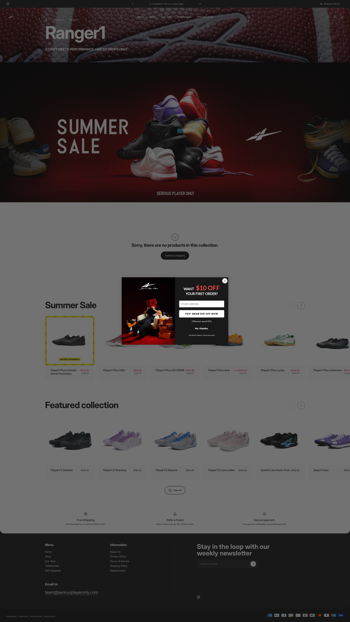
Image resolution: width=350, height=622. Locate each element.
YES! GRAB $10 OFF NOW (201, 313)
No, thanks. (201, 328)
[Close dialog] (224, 280)
